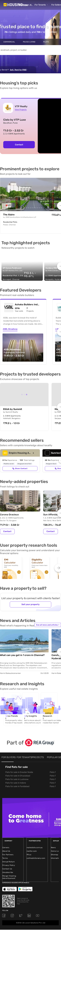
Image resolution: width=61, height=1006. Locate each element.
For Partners (7, 855)
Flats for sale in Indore (15, 783)
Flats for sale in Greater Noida (19, 772)
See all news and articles (47, 625)
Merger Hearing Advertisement (9, 877)
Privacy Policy (8, 865)
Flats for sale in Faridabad (17, 786)
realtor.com (32, 851)
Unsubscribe (7, 872)
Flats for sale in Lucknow (16, 779)
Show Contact (21, 468)
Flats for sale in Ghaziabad (17, 775)
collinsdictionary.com (36, 858)
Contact (19, 144)
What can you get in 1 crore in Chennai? (22, 655)
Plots (46, 42)
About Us (6, 851)
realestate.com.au (34, 847)
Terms (5, 858)
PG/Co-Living (29, 42)
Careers (5, 847)
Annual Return (8, 862)
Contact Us (7, 869)
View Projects (21, 110)
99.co (29, 855)
